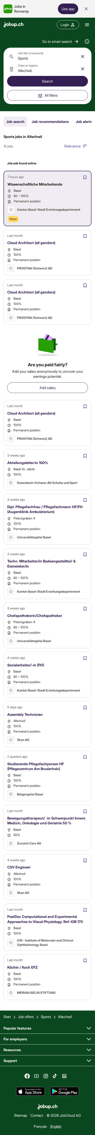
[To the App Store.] (30, 1091)
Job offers (26, 1017)
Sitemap (20, 1115)
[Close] (86, 9)
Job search (15, 121)
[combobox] (47, 56)
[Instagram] (46, 1076)
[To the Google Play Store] (64, 1091)
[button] (61, 41)
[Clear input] (82, 56)
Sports (46, 1017)
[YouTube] (36, 1076)
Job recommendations (50, 121)
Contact (36, 1115)
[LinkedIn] (64, 1076)
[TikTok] (55, 1076)
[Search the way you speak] (87, 41)
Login (65, 25)
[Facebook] (27, 1076)
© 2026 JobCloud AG (64, 1115)
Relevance (72, 146)
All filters (51, 95)
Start (7, 1017)
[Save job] (85, 177)
